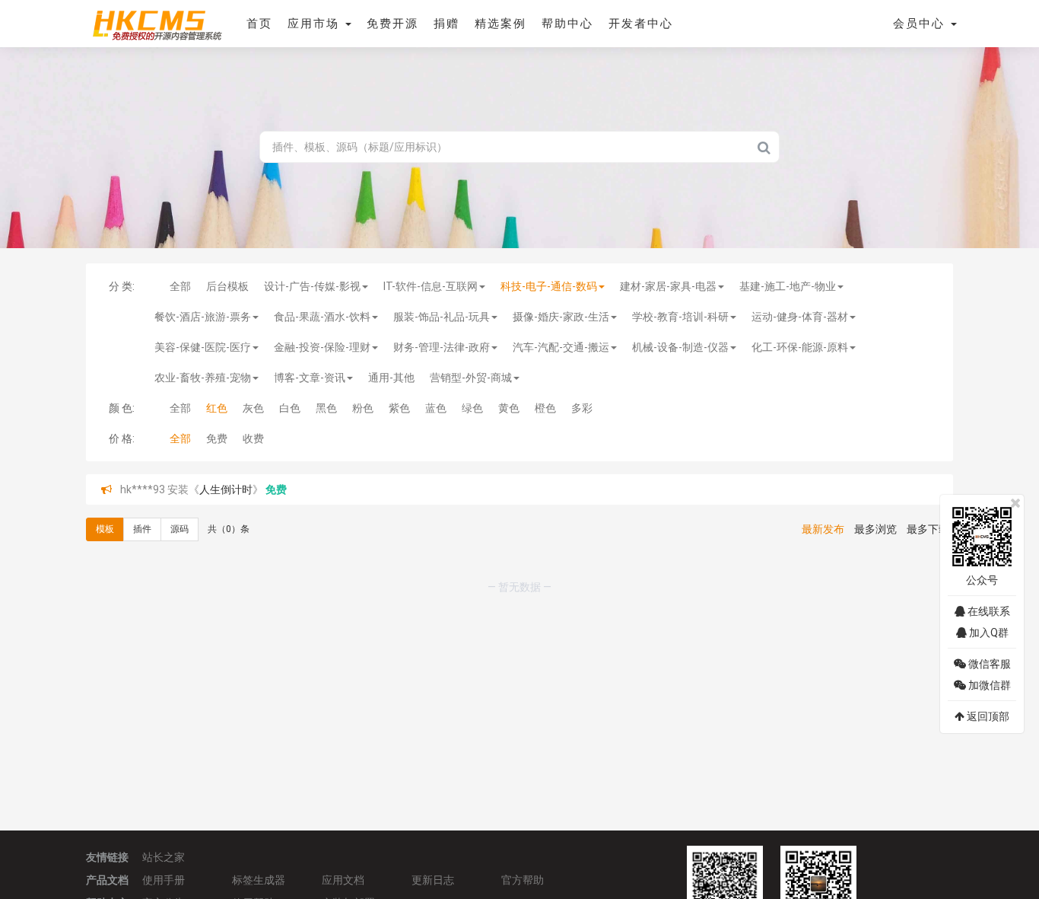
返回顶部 (986, 716)
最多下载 (928, 529)
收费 (253, 438)
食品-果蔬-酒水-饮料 (322, 317)
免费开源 (392, 23)
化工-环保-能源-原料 (799, 347)
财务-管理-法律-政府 (441, 347)
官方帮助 (522, 880)
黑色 (326, 408)
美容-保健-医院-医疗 (202, 347)
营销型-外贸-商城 (471, 377)
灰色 (253, 408)
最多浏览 (875, 529)
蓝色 (435, 408)
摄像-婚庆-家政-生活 (561, 317)
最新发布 (823, 529)
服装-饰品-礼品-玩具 (441, 317)
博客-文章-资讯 (309, 377)
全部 (180, 286)
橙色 (545, 408)
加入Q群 (988, 632)
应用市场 (316, 23)
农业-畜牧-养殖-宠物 (202, 377)
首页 (259, 23)
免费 (216, 438)
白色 (289, 408)
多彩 (582, 408)
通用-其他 (391, 377)
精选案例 (500, 23)
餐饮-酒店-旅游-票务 (202, 317)
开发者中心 (640, 23)
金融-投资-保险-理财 (322, 347)
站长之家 (163, 857)
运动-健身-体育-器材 (799, 317)
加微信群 (988, 685)
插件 (142, 529)
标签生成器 (258, 880)
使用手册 (163, 880)
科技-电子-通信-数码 (548, 286)
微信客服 (988, 664)
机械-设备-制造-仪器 (680, 347)
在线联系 (987, 611)
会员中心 (921, 23)
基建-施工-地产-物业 (787, 286)
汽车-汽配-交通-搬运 (561, 347)
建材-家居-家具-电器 (668, 286)
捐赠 (446, 23)
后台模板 (227, 286)
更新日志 (432, 880)
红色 (216, 408)
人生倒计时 (226, 489)
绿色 (472, 408)
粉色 (362, 408)
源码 (179, 529)
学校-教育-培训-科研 (680, 317)
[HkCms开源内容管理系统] (157, 23)
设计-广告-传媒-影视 (312, 286)
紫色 (399, 408)
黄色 (509, 408)
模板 (105, 529)
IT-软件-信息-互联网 (430, 286)
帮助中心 (567, 23)
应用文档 (343, 880)
